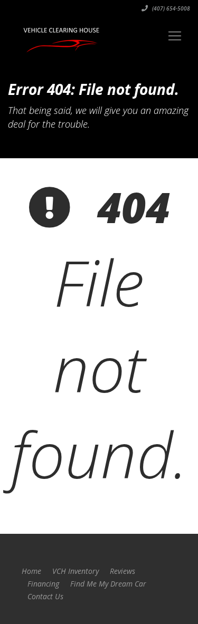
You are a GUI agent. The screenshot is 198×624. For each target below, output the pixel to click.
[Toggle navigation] (175, 35)
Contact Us (45, 596)
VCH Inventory (75, 571)
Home (31, 571)
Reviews (122, 571)
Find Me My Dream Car (108, 584)
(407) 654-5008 (170, 8)
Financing (43, 584)
